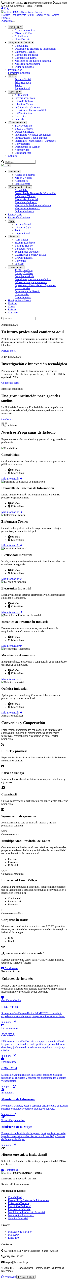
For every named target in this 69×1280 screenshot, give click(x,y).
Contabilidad (21, 45)
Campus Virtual (43, 14)
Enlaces (5, 17)
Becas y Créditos (24, 128)
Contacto (13, 155)
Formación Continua (19, 72)
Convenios (20, 116)
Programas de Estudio (20, 42)
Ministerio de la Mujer (19, 1231)
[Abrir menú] (13, 21)
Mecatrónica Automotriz (27, 63)
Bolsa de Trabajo (24, 101)
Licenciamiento (23, 152)
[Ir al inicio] (4, 165)
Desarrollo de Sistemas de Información (35, 48)
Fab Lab (19, 119)
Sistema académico (25, 98)
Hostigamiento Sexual (22, 14)
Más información (10, 478)
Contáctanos (11, 968)
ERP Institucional (24, 113)
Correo (55, 14)
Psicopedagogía (23, 82)
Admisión (6, 20)
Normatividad (22, 149)
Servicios (14, 92)
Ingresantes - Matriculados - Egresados (35, 140)
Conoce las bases (10, 382)
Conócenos (7, 419)
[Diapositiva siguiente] (6, 423)
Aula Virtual (21, 95)
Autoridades (21, 36)
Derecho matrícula (24, 131)
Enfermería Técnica (25, 51)
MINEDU (13, 1234)
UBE (12, 76)
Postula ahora (8, 350)
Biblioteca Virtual (24, 104)
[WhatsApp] (8, 8)
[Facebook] (2, 8)
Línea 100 (13, 1237)
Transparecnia (16, 122)
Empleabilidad (22, 88)
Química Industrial (24, 66)
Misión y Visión (23, 33)
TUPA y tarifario (23, 125)
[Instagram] (5, 8)
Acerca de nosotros (25, 30)
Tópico (18, 85)
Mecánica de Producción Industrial (33, 60)
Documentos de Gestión (27, 146)
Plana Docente (22, 39)
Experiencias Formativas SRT (30, 110)
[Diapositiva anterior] (2, 423)
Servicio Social (23, 79)
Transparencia (16, 267)
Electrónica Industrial (26, 57)
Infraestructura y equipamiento (31, 137)
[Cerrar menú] (9, 165)
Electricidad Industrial (26, 54)
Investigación (15, 69)
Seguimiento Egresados (27, 107)
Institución (14, 27)
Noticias (5, 14)
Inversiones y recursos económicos (33, 134)
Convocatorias (22, 143)
